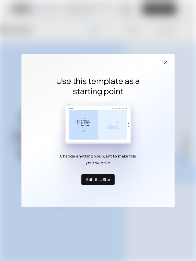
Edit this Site (98, 179)
